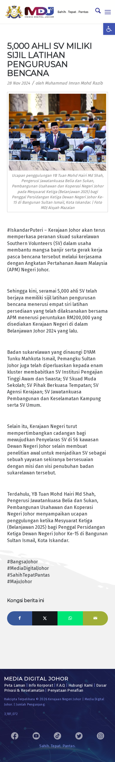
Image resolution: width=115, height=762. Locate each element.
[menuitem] (95, 12)
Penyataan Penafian (65, 690)
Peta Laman (14, 685)
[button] (109, 29)
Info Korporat (41, 685)
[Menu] (108, 12)
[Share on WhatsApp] (70, 618)
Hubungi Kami (80, 685)
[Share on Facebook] (19, 618)
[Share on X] (45, 618)
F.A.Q (60, 685)
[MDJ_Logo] (47, 12)
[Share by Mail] (95, 618)
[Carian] (95, 12)
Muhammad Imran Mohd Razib (74, 83)
